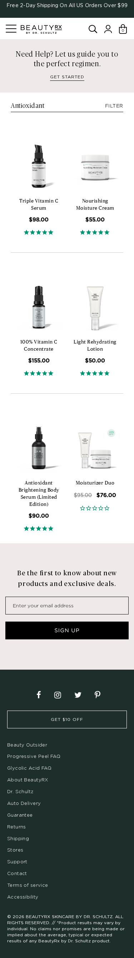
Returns (16, 826)
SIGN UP (66, 630)
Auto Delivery (24, 803)
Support (17, 861)
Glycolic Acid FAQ (29, 767)
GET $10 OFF (67, 719)
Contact (17, 873)
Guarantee (20, 814)
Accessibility (22, 896)
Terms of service (27, 885)
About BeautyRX (27, 779)
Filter (114, 106)
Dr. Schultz (20, 791)
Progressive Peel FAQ (33, 756)
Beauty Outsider (27, 744)
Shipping (18, 838)
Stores (15, 849)
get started (67, 76)
